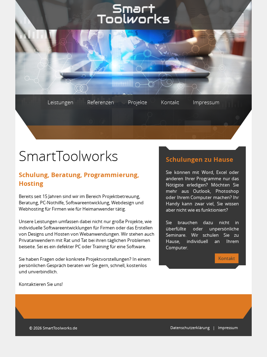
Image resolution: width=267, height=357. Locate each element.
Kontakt (170, 102)
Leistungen (60, 102)
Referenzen (100, 102)
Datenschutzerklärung (190, 327)
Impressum (206, 102)
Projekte (137, 102)
